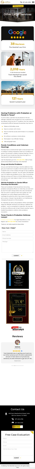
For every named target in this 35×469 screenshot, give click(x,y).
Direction (16, 426)
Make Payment (18, 6)
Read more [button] (16, 361)
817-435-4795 (27, 2)
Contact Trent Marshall (7, 219)
